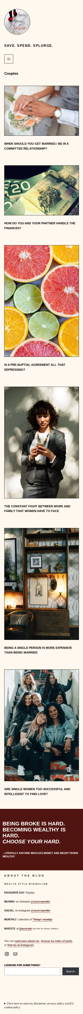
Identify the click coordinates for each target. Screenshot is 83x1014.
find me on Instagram (20, 945)
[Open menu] (8, 58)
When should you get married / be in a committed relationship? (36, 146)
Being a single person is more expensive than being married (38, 650)
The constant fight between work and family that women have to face (37, 509)
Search (70, 971)
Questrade (25, 928)
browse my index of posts (56, 940)
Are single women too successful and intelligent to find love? (37, 791)
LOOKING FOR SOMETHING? (22, 965)
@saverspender (40, 901)
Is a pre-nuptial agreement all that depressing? (34, 367)
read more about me (27, 940)
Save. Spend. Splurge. (28, 45)
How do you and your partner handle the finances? (39, 226)
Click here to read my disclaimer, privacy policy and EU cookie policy (39, 1005)
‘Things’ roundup (42, 919)
